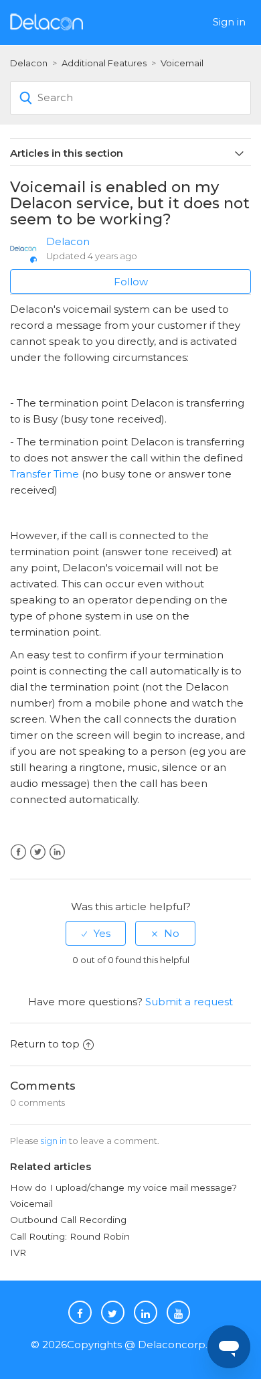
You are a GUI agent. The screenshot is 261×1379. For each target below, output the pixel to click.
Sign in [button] (229, 21)
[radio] (96, 933)
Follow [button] (131, 281)
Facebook (18, 852)
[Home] (46, 21)
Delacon (29, 63)
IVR (18, 1252)
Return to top (45, 1043)
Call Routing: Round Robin (70, 1236)
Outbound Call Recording (68, 1219)
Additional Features (104, 63)
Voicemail (182, 63)
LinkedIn (57, 852)
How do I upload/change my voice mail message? (123, 1187)
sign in (54, 1140)
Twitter (37, 852)
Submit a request (189, 1001)
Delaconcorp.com (184, 1344)
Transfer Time (44, 473)
